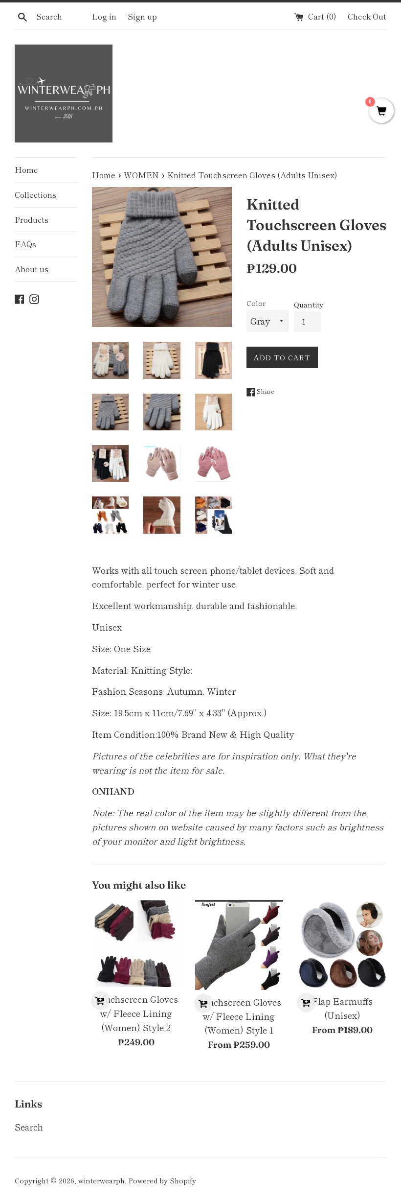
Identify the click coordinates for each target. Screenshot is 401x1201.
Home (26, 169)
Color (256, 303)
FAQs (25, 244)
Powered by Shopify (162, 1180)
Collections (35, 194)
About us (31, 269)
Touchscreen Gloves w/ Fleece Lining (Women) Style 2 (136, 1013)
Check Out (367, 16)
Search (29, 1126)
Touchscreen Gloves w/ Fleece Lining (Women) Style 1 (239, 1015)
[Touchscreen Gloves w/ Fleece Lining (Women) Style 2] (136, 943)
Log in (104, 16)
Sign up (142, 16)
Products (31, 219)
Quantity (308, 304)
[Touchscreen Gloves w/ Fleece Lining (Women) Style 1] (239, 944)
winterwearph (101, 1180)
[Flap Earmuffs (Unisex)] (342, 944)
